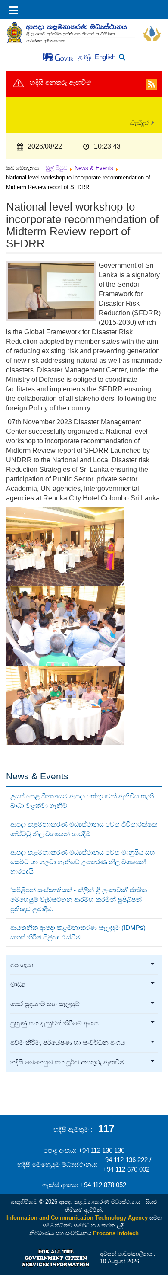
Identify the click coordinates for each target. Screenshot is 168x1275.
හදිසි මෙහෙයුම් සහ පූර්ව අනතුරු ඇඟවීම (67, 1062)
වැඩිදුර (139, 122)
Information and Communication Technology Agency (77, 1217)
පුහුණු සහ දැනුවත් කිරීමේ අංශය (54, 1023)
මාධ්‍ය (17, 984)
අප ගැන (21, 964)
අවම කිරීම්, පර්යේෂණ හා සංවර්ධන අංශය (67, 1042)
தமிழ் (85, 57)
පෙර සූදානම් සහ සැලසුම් (45, 1003)
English (105, 57)
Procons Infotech (116, 1233)
